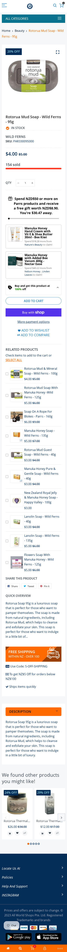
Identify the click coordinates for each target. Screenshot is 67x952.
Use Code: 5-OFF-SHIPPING (28, 666)
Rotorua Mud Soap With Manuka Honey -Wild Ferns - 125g (41, 392)
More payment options (33, 322)
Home (6, 31)
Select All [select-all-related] (14, 360)
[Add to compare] (25, 833)
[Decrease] (18, 183)
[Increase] (32, 183)
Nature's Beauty (34, 244)
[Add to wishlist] (17, 833)
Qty (8, 183)
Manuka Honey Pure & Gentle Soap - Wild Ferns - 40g (41, 473)
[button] (28, 844)
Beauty (19, 31)
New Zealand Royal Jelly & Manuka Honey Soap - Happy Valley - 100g (41, 497)
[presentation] (5, 817)
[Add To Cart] (10, 833)
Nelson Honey (33, 271)
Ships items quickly (22, 687)
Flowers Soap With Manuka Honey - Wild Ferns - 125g (39, 559)
